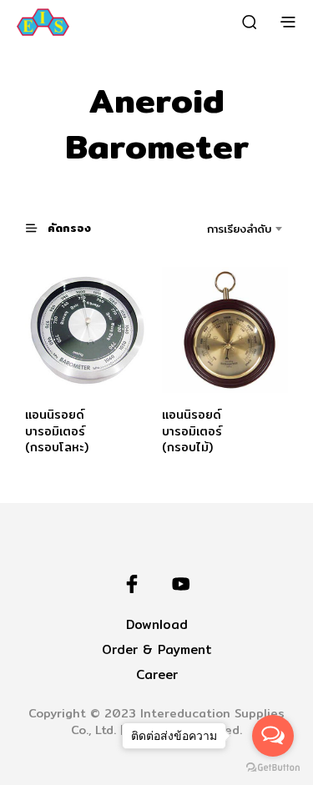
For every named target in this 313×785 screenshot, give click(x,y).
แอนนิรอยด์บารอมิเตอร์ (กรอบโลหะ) (56, 430)
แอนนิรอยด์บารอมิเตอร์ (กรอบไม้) (192, 430)
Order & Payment (157, 649)
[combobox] (224, 228)
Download (157, 624)
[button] (66, 227)
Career (157, 674)
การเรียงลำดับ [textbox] (239, 228)
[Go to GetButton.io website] (273, 767)
